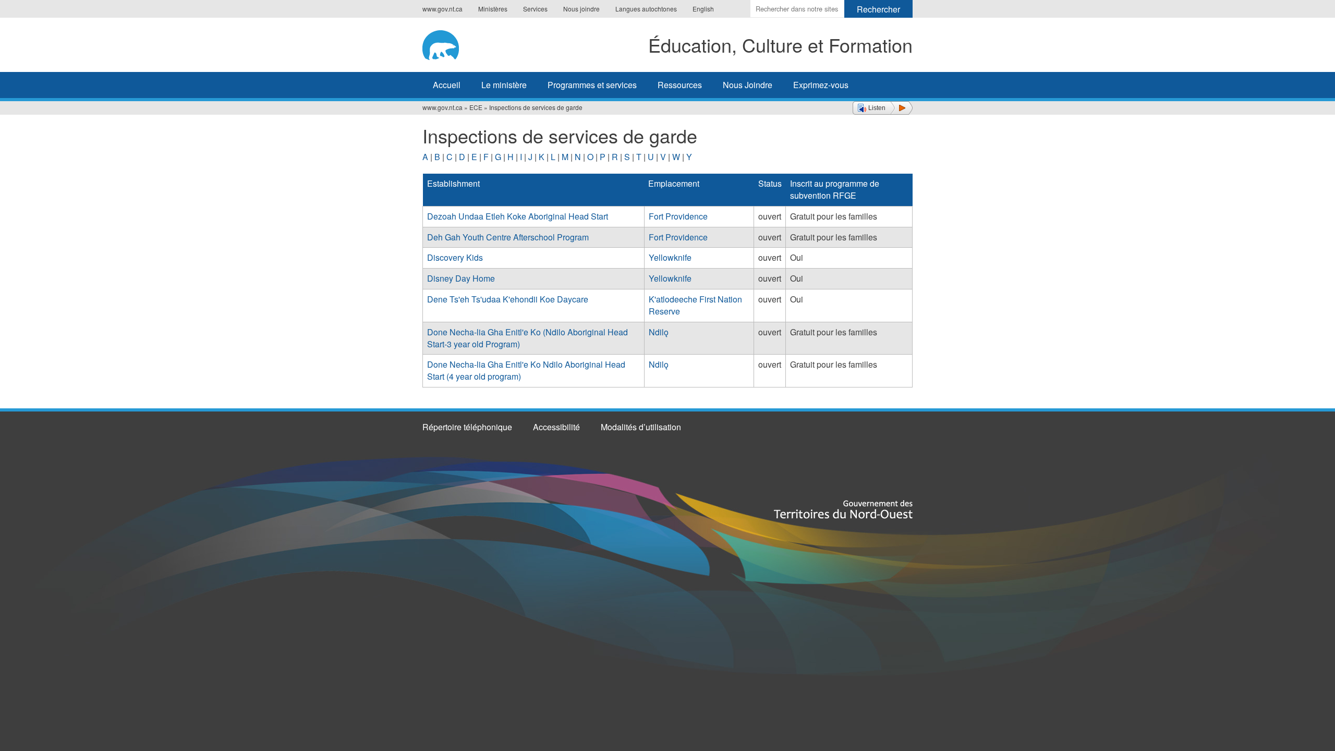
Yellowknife (670, 257)
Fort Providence (678, 216)
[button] (883, 108)
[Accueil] (452, 43)
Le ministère (504, 85)
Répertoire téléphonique (467, 427)
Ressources (680, 85)
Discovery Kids (455, 257)
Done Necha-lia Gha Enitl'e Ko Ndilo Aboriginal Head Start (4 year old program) (526, 370)
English (703, 8)
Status (770, 183)
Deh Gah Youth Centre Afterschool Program (508, 237)
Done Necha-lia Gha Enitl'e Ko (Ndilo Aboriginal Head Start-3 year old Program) (527, 338)
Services (535, 8)
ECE (475, 107)
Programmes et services (592, 85)
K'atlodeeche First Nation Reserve (695, 305)
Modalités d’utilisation (641, 427)
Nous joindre (581, 8)
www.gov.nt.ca (442, 8)
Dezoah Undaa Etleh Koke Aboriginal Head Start (517, 216)
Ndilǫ (659, 332)
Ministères (492, 8)
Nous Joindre (747, 85)
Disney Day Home (461, 278)
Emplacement (673, 183)
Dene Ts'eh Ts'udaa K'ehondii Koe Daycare (507, 299)
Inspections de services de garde (535, 107)
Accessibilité (556, 427)
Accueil (446, 85)
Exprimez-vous (820, 85)
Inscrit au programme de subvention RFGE (834, 189)
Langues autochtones (646, 8)
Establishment (453, 183)
